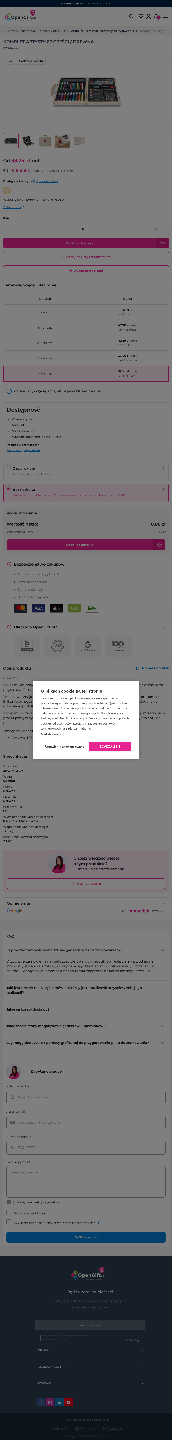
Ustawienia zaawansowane (64, 746)
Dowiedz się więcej (52, 734)
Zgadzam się (110, 746)
